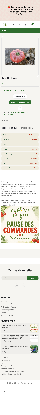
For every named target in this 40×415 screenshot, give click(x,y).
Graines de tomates (21, 112)
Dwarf (12, 112)
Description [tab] (27, 128)
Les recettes (5, 360)
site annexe (14, 203)
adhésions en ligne (7, 191)
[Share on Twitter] (4, 121)
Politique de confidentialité (11, 374)
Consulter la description (13, 90)
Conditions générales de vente (12, 371)
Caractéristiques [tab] (9, 128)
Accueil (4, 301)
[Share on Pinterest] (7, 121)
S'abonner (32, 278)
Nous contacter (7, 315)
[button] (37, 27)
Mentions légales (7, 369)
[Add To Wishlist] (20, 108)
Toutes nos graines (7, 115)
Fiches (3, 313)
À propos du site (7, 366)
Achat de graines (7, 310)
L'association (6, 304)
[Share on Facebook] (2, 121)
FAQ (2, 363)
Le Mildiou (4, 358)
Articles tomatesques (9, 307)
